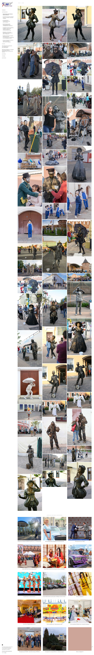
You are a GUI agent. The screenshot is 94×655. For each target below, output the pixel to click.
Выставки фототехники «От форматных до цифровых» (7, 46)
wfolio (5, 652)
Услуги (3, 43)
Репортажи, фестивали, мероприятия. (8, 14)
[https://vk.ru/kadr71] (2, 645)
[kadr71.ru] (7, 4)
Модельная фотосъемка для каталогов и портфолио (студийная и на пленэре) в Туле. (8, 37)
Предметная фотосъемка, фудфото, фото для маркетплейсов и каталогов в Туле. (8, 29)
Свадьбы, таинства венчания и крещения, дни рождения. (7, 33)
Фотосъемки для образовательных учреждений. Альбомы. (8, 25)
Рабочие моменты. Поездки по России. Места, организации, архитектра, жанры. (8, 50)
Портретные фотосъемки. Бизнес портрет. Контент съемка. (8, 17)
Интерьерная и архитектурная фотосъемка (6, 21)
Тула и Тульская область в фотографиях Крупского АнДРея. (8, 41)
